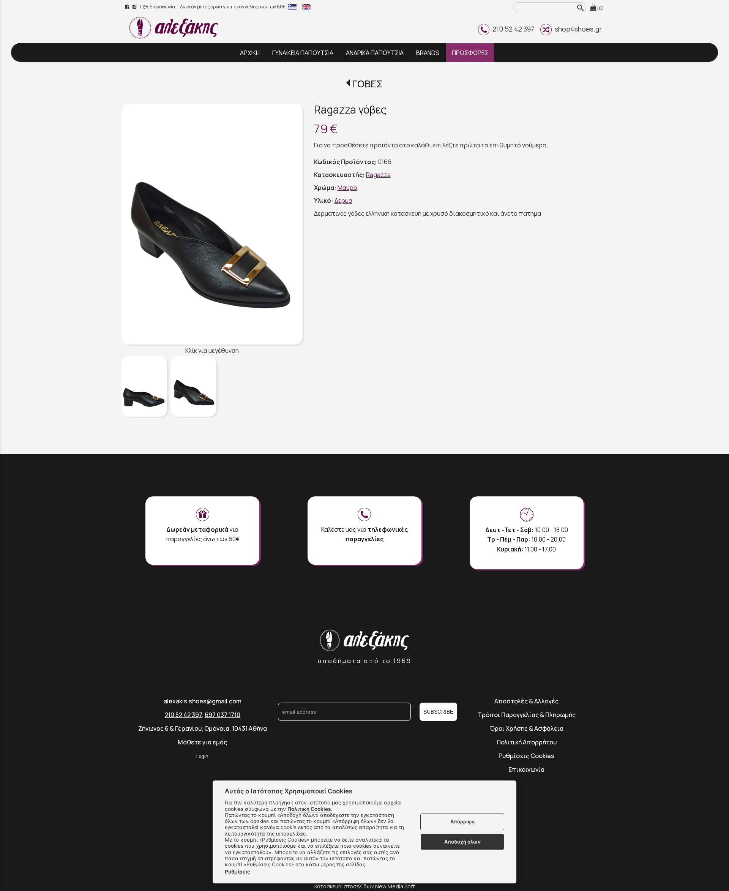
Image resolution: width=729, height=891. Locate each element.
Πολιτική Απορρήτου (527, 742)
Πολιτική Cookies (309, 809)
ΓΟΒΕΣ (367, 83)
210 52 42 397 (511, 28)
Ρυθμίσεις (237, 872)
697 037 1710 (222, 715)
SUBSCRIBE (438, 712)
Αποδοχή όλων (462, 842)
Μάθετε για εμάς (202, 742)
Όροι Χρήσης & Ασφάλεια (526, 728)
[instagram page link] (135, 6)
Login (202, 756)
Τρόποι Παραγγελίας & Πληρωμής (527, 715)
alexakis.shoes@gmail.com (202, 701)
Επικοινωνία (162, 6)
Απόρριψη (462, 822)
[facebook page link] (127, 6)
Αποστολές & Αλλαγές (526, 701)
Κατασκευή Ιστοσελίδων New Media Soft (364, 886)
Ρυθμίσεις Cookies (526, 756)
